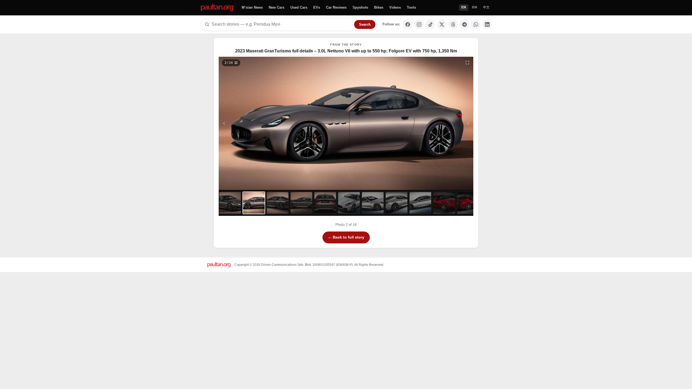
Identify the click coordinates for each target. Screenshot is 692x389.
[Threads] (453, 24)
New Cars (276, 7)
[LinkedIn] (487, 24)
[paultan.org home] (217, 8)
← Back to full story (346, 237)
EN (463, 7)
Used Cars (298, 7)
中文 (486, 7)
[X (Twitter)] (442, 24)
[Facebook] (407, 24)
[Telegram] (464, 24)
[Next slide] (442, 123)
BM (474, 7)
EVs (316, 7)
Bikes (378, 7)
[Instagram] (419, 24)
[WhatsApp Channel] (476, 24)
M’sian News (252, 7)
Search (365, 24)
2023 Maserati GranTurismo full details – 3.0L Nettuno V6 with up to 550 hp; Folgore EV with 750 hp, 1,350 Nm (346, 51)
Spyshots (360, 7)
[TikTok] (430, 24)
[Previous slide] (250, 123)
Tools (411, 7)
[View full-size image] (467, 63)
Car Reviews (336, 7)
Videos (395, 7)
